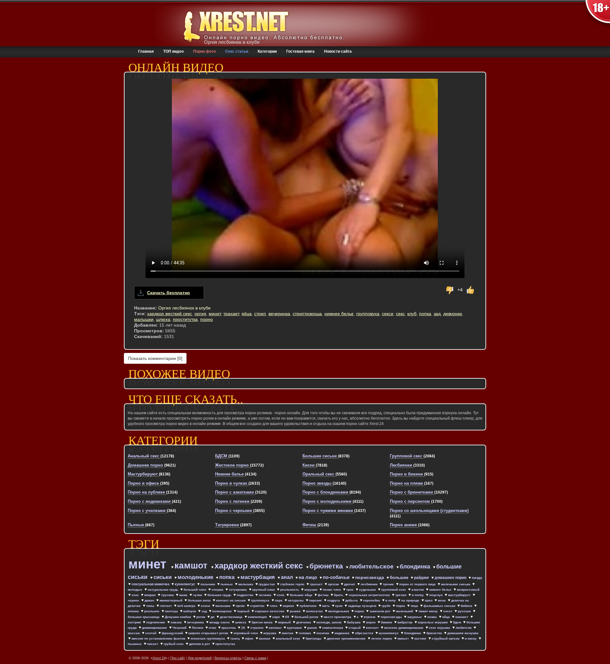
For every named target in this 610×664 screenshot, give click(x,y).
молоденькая (339, 611)
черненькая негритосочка (370, 595)
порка (401, 606)
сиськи (163, 577)
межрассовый (468, 589)
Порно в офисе (144, 483)
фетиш (323, 595)
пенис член (332, 589)
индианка (342, 633)
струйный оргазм (446, 638)
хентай (151, 633)
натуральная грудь (163, 589)
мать (326, 606)
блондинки (413, 633)
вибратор (405, 622)
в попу (391, 600)
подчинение (156, 622)
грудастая (267, 584)
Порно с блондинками (325, 492)
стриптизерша (307, 313)
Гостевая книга (300, 51)
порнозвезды (392, 617)
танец (235, 638)
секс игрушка (440, 627)
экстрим (135, 622)
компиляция (258, 617)
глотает (166, 606)
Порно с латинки (233, 501)
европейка (372, 600)
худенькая (368, 589)
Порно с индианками (150, 501)
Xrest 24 (159, 658)
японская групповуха (208, 638)
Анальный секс (144, 456)
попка (425, 313)
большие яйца (301, 595)
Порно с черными (234, 510)
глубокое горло (292, 584)
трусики (168, 595)
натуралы (296, 600)
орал (429, 600)
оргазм (334, 584)
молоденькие (196, 577)
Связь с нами (255, 658)
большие (400, 577)
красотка (229, 627)
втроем (370, 617)
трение (389, 584)
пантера (172, 611)
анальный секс (288, 638)
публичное (309, 606)
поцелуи (436, 595)
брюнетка (327, 566)
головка (305, 633)
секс (400, 313)
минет (215, 313)
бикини (387, 622)
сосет (448, 611)
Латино (198, 627)
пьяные (227, 584)
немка (432, 617)
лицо (414, 606)
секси (387, 313)
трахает (231, 313)
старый (355, 627)
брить (339, 595)
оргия (200, 313)
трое (350, 589)
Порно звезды (317, 483)
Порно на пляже (407, 483)
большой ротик (307, 617)
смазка (177, 622)
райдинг (422, 577)
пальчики (208, 584)
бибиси (467, 606)
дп (213, 617)
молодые (135, 589)
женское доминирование (404, 627)
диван (150, 600)
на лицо (308, 577)
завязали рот (380, 611)
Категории (267, 51)
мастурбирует (459, 595)
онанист (462, 617)
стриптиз (257, 606)
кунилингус (185, 584)
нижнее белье (339, 313)
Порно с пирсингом (410, 501)
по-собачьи (337, 577)
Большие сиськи (320, 456)
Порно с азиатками (235, 492)
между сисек (220, 622)
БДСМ (221, 456)
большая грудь (219, 595)
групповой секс (394, 589)
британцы (314, 638)
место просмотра (338, 617)
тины (150, 606)
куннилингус (389, 633)
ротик (201, 617)
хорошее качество (270, 611)
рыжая (296, 611)
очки (213, 627)
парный (243, 611)
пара (279, 600)
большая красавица (144, 617)
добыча (352, 600)
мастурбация (258, 577)
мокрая (150, 595)
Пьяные (136, 524)
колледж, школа (329, 622)
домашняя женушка (462, 633)
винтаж (288, 633)
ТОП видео (173, 51)
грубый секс (174, 644)
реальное (152, 611)
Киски (309, 465)
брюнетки (434, 633)
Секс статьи (236, 51)
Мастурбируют (143, 474)
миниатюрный (171, 600)
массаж (134, 633)
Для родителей (200, 658)
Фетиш (309, 524)
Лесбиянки (401, 465)
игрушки (311, 589)
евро (276, 617)
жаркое (289, 606)
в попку (418, 595)
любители (464, 627)
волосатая (315, 611)
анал (287, 577)
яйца (246, 313)
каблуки (190, 611)
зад (437, 313)
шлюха (163, 319)
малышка (246, 584)
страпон (257, 627)
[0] (155, 358)
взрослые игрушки (433, 622)
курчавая (295, 627)
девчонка (304, 622)
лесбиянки (369, 584)
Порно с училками (147, 510)
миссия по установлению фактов (159, 638)
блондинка (416, 566)
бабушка (354, 622)
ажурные (415, 617)
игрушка (270, 633)
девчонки (452, 313)
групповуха (367, 313)
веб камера (186, 606)
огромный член (246, 633)
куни (339, 606)
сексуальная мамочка (151, 584)
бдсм (457, 622)
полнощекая (222, 611)
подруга (334, 600)
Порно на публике (147, 492)
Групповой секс (407, 456)
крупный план (264, 589)
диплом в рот (200, 644)
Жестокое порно (232, 465)
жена (442, 600)
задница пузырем (362, 606)
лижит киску (428, 611)
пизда (477, 578)
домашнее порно (451, 577)
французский (173, 633)
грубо (386, 606)
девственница (231, 617)
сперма (218, 589)
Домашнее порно (146, 465)
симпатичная (333, 627)
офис (249, 638)
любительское (372, 566)
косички (323, 633)
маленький (405, 611)
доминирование (155, 627)
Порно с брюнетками (412, 492)
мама (183, 595)
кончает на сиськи (231, 600)
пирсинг (316, 600)
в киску (471, 638)
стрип (260, 313)
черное (134, 600)
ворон (371, 622)
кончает (373, 627)
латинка (265, 595)
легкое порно (382, 638)
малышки (143, 319)
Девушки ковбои (178, 617)
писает (153, 644)
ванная (265, 638)
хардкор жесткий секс (169, 313)
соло (281, 595)
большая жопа (200, 600)
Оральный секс (319, 474)
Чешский (180, 627)
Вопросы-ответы (227, 658)
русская (465, 611)
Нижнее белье (230, 474)
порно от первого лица (418, 584)
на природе (410, 600)
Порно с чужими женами (328, 510)
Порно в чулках (231, 483)
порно (206, 319)
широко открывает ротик (208, 633)
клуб (412, 313)
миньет (403, 638)
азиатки (418, 589)
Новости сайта (338, 51)
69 (287, 617)
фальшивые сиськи (440, 606)
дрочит (350, 584)
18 (243, 627)
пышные (135, 644)
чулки (198, 595)
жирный (285, 622)
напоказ (275, 627)
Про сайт (177, 658)
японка (134, 611)
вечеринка (279, 313)
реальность (290, 589)
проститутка (185, 319)
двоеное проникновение (347, 638)
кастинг (420, 638)
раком (312, 627)
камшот (192, 565)
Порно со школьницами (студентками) (429, 510)
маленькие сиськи (456, 584)
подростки (245, 595)
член (274, 606)
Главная (146, 51)
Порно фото (204, 51)
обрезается (364, 633)
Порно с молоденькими (327, 501)
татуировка (238, 589)
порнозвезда (370, 577)
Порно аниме (404, 524)
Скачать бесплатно (168, 292)
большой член (195, 589)
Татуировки (227, 524)
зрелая (401, 595)
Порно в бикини (407, 474)
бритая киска (263, 622)
